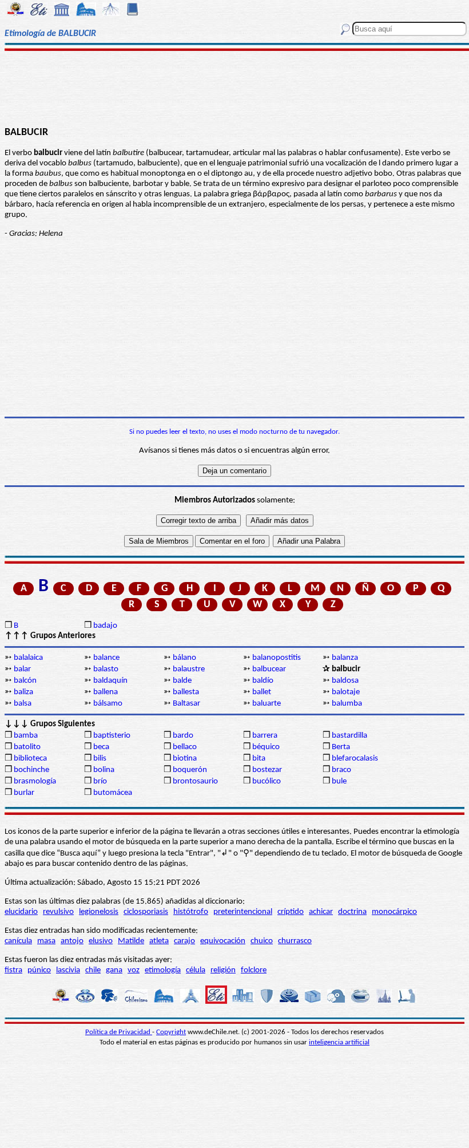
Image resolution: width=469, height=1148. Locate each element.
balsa (22, 703)
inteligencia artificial (339, 1042)
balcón (25, 680)
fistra (13, 970)
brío (100, 781)
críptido (290, 912)
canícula (18, 941)
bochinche (31, 770)
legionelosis (98, 912)
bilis (99, 758)
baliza (23, 692)
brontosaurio (195, 781)
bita (258, 758)
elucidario (21, 912)
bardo (183, 735)
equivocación (222, 941)
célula (195, 970)
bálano (184, 658)
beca (101, 747)
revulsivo (58, 912)
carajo (184, 941)
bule (339, 781)
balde (182, 680)
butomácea (112, 793)
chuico (262, 941)
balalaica (28, 658)
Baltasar (186, 703)
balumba (347, 703)
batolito (27, 747)
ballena (105, 692)
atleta (159, 941)
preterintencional (242, 912)
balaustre (189, 669)
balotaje (346, 692)
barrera (264, 735)
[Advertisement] (234, 87)
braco (341, 770)
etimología (163, 970)
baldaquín (110, 680)
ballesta (186, 692)
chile (93, 970)
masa (46, 941)
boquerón (190, 770)
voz (134, 970)
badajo (105, 625)
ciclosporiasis (146, 912)
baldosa (345, 680)
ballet (261, 692)
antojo (72, 941)
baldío (262, 680)
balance (106, 658)
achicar (321, 912)
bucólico (266, 781)
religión (223, 970)
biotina (185, 758)
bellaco (185, 747)
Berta (341, 747)
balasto (105, 669)
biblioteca (30, 758)
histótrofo (190, 912)
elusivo (101, 941)
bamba (26, 735)
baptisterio (111, 735)
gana (114, 970)
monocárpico (394, 912)
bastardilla (349, 735)
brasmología (35, 781)
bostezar (267, 770)
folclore (254, 970)
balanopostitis (276, 658)
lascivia (68, 970)
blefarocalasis (355, 758)
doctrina (352, 912)
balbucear (269, 669)
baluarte (266, 703)
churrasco (295, 941)
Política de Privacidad (118, 1032)
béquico (266, 747)
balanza (345, 658)
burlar (24, 793)
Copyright (171, 1032)
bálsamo (107, 703)
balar (22, 669)
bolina (103, 770)
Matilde (131, 941)
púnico (39, 970)
